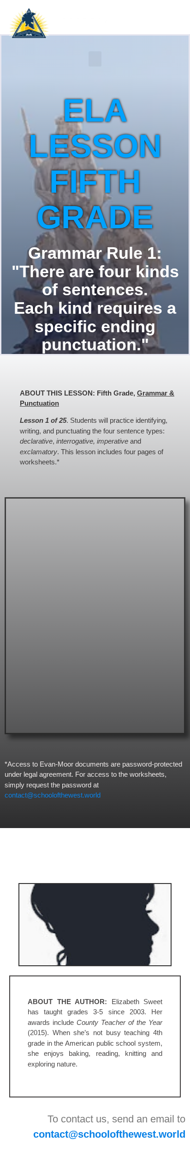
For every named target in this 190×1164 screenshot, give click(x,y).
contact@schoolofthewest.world (53, 795)
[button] (95, 59)
